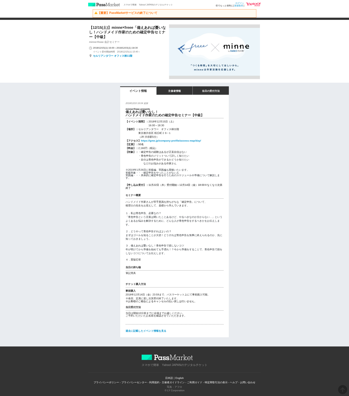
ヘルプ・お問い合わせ (242, 382)
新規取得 (238, 5)
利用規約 (154, 382)
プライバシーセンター (134, 382)
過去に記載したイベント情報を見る (146, 330)
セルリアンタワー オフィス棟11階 (112, 55)
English (179, 378)
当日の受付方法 (211, 90)
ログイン (239, 3)
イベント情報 (138, 90)
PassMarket (104, 4)
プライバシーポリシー (106, 382)
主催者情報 (174, 90)
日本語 (169, 378)
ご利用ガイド (194, 382)
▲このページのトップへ (342, 389)
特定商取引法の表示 (216, 382)
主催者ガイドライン (173, 382)
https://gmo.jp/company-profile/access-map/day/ (171, 140)
